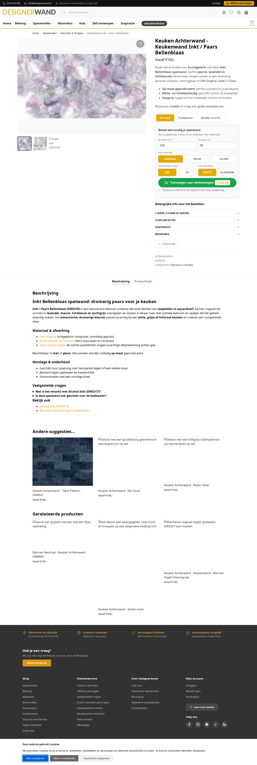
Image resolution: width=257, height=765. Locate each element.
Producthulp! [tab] (143, 281)
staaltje (174, 106)
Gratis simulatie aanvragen (93, 702)
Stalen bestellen (32, 725)
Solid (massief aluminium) (57, 341)
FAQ (239, 12)
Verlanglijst (192, 696)
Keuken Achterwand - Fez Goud (119, 491)
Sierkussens (30, 708)
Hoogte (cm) (204, 139)
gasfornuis (162, 227)
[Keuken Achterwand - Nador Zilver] (194, 458)
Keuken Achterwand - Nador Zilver (187, 485)
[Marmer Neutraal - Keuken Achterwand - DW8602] (63, 533)
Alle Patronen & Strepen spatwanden (64, 411)
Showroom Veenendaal (145, 691)
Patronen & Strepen (72, 33)
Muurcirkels (30, 702)
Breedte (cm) (164, 139)
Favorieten (231, 12)
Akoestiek (28, 696)
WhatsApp (83, 725)
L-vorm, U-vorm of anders (172, 213)
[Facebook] (189, 724)
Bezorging (162, 234)
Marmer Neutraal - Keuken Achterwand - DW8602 (60, 554)
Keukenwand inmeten (90, 708)
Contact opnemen (87, 685)
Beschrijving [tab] (121, 281)
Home (35, 33)
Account (224, 12)
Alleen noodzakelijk (64, 758)
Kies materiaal (165, 152)
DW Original (208, 81)
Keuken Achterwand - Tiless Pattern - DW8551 (57, 493)
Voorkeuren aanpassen (97, 758)
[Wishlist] (87, 442)
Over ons (136, 685)
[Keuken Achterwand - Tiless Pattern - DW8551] (63, 461)
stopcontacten (165, 220)
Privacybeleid (139, 708)
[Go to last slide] (23, 86)
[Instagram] (198, 724)
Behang (27, 691)
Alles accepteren (35, 758)
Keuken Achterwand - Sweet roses (121, 609)
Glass (232, 81)
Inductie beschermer (35, 719)
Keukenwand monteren (91, 713)
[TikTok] (215, 724)
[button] (252, 23)
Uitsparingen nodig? (168, 166)
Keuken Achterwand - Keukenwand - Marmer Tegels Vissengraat (194, 575)
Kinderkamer (30, 713)
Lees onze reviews (204, 707)
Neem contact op (37, 663)
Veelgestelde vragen (89, 696)
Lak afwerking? (205, 166)
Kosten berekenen (63, 507)
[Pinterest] (206, 724)
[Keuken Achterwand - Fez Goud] (128, 461)
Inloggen (191, 685)
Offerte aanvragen (88, 691)
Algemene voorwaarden (145, 702)
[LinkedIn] (224, 724)
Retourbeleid (84, 719)
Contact (216, 3)
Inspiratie (28, 730)
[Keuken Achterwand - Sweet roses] (128, 562)
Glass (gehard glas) (52, 345)
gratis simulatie (207, 106)
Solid (221, 81)
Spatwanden (50, 33)
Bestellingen (193, 691)
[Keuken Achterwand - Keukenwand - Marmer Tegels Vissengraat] (194, 544)
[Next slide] (140, 86)
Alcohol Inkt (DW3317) (54, 406)
